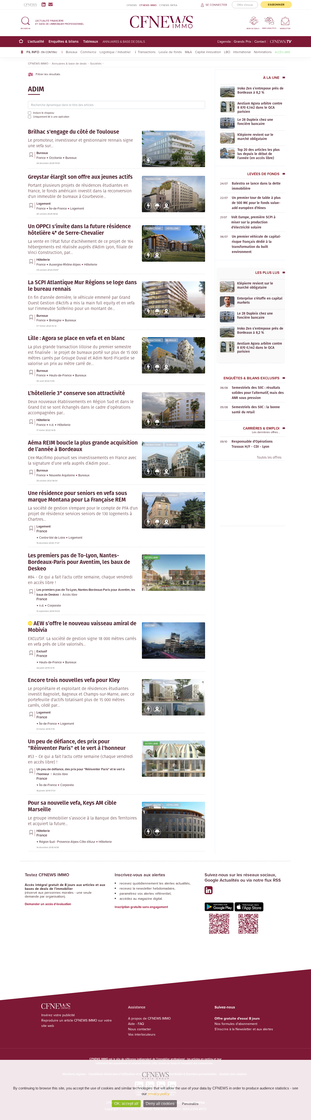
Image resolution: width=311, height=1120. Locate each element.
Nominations (263, 51)
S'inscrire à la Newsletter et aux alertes (244, 1029)
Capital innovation (208, 51)
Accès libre (282, 52)
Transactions (147, 51)
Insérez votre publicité (58, 1015)
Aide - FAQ (136, 1023)
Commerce (88, 51)
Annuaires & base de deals (124, 41)
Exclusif (150, 625)
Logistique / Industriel (115, 51)
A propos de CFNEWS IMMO (149, 1018)
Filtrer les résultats (47, 74)
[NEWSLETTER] (285, 20)
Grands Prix (242, 41)
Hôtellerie (172, 228)
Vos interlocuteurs (142, 1034)
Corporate (54, 605)
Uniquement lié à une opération (51, 117)
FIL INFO (41, 51)
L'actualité (36, 41)
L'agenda (224, 41)
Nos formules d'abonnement (236, 1023)
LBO (227, 51)
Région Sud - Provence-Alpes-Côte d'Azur (67, 841)
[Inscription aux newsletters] (50, 4)
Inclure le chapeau (43, 113)
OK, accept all (126, 1104)
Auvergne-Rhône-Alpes (65, 264)
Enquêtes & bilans (63, 41)
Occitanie (56, 157)
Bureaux (71, 51)
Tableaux (90, 41)
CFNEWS (132, 5)
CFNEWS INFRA (168, 5)
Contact (260, 41)
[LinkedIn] (45, 4)
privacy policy (159, 1094)
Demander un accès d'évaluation (48, 904)
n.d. (52, 424)
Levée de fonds (170, 51)
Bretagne (55, 320)
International (242, 51)
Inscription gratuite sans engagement (141, 907)
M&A (188, 51)
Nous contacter (139, 1029)
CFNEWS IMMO (148, 5)
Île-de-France (58, 208)
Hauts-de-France (60, 375)
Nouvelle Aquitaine (62, 475)
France (41, 157)
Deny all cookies (160, 1104)
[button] (25, 22)
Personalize (190, 1104)
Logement (172, 178)
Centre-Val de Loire (52, 537)
